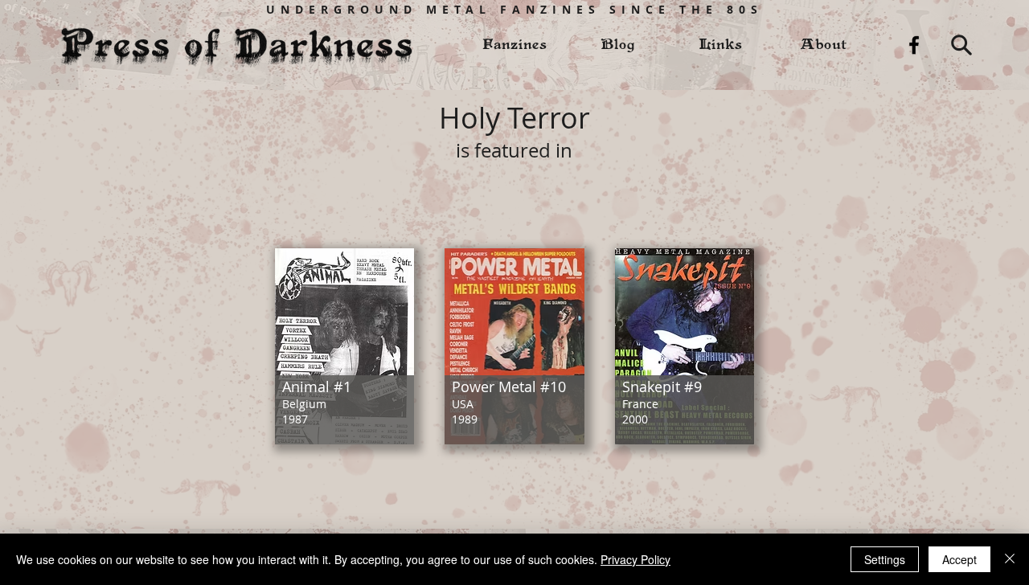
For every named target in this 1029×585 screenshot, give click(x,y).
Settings (884, 559)
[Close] (1009, 559)
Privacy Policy (635, 559)
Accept (959, 559)
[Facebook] (914, 45)
